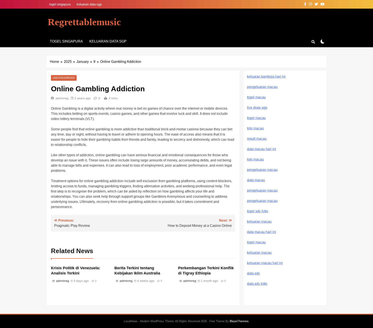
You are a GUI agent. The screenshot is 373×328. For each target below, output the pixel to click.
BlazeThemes (239, 321)
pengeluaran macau (262, 190)
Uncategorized (64, 77)
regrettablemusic (84, 22)
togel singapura (60, 4)
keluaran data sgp (89, 4)
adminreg (61, 98)
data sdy (253, 273)
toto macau (255, 128)
